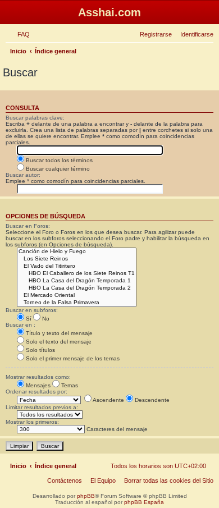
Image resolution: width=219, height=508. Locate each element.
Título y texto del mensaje (58, 333)
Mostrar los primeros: (32, 422)
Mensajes (37, 385)
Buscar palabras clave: (35, 118)
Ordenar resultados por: (36, 391)
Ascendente (108, 400)
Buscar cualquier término (57, 169)
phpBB (86, 496)
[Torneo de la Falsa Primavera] (76, 302)
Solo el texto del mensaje (58, 341)
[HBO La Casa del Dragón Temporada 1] (76, 281)
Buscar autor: (23, 175)
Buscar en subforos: (32, 310)
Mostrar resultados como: (38, 377)
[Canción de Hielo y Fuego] (76, 251)
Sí (27, 318)
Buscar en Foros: (28, 226)
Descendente (151, 400)
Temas (69, 385)
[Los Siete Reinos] (76, 259)
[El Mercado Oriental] (76, 295)
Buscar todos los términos (58, 160)
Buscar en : (20, 325)
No (44, 318)
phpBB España (144, 502)
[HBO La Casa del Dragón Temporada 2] (76, 288)
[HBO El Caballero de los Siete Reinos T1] (76, 273)
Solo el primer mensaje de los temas (72, 358)
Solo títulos (39, 350)
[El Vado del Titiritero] (76, 266)
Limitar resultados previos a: (42, 407)
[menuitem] (21, 34)
